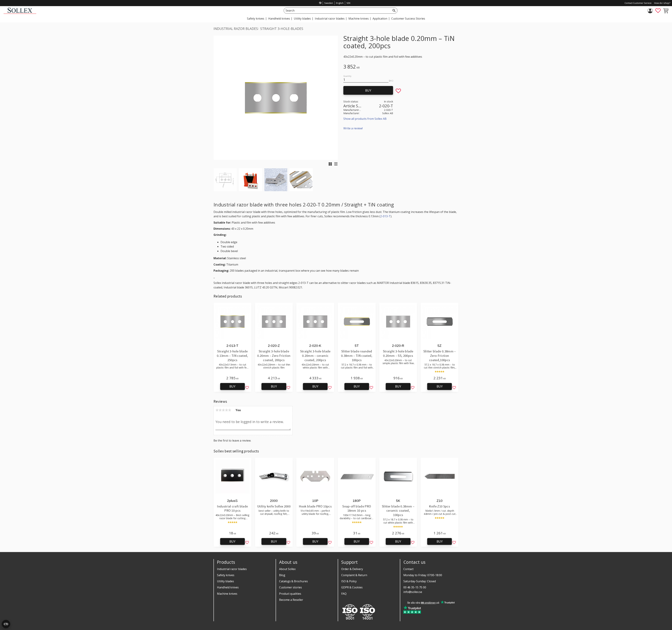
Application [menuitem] (380, 18)
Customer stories (290, 587)
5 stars (229, 410)
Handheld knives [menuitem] (279, 18)
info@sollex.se (412, 592)
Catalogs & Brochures (293, 581)
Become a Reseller (291, 600)
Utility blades (225, 581)
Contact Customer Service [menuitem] (638, 3)
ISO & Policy (349, 581)
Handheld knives (228, 587)
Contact (408, 569)
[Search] (394, 10)
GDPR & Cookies (352, 587)
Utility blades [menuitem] (302, 18)
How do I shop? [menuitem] (662, 3)
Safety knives (225, 575)
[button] (658, 10)
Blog (282, 575)
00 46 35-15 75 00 (414, 587)
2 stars (220, 410)
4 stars (226, 410)
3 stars (223, 410)
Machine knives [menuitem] (358, 18)
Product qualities (290, 594)
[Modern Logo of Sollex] (20, 13)
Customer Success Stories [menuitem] (408, 18)
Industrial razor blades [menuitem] (330, 18)
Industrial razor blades (232, 569)
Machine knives (227, 594)
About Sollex (287, 569)
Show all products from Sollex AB (365, 119)
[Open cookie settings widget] (6, 624)
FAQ (343, 594)
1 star (217, 410)
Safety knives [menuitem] (255, 18)
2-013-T (385, 216)
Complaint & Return (354, 575)
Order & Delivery (352, 569)
